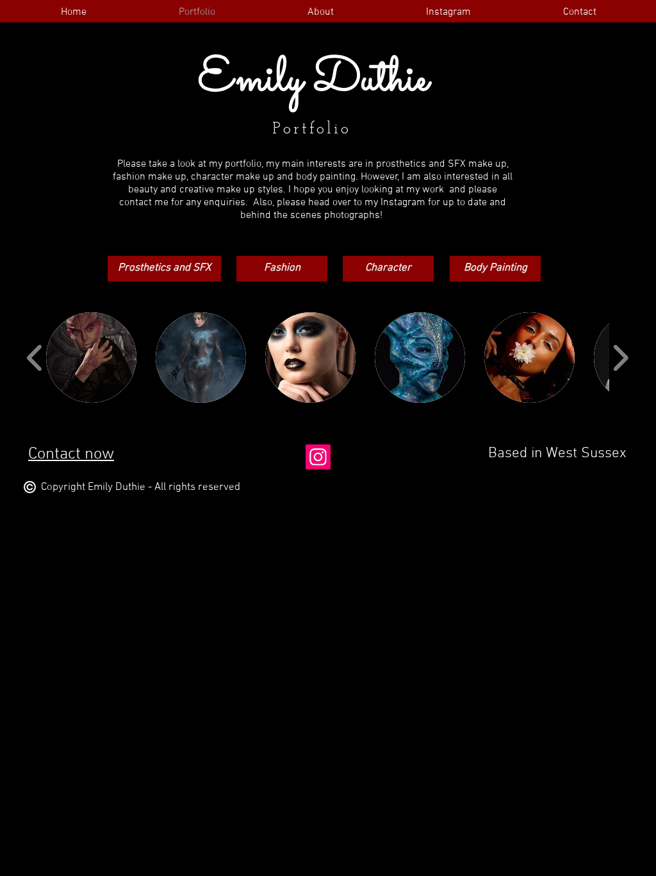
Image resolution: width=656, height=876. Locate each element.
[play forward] (620, 357)
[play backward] (34, 357)
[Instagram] (318, 456)
